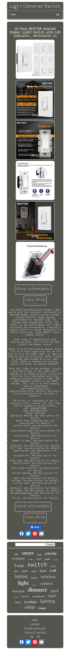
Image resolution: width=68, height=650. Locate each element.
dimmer (37, 589)
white (30, 607)
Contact (35, 624)
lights (24, 571)
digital (34, 577)
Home (35, 620)
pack (55, 590)
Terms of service (35, 632)
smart (28, 553)
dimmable (18, 591)
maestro (25, 596)
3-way (19, 565)
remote (34, 585)
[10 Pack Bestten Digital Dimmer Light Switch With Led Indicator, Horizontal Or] (35, 59)
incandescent (38, 596)
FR (38, 636)
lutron (21, 576)
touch (33, 571)
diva (16, 571)
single (52, 596)
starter (30, 559)
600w (53, 566)
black (43, 571)
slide (39, 559)
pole (47, 559)
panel (16, 597)
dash (39, 555)
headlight (30, 602)
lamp (42, 608)
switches (18, 558)
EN (32, 636)
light (23, 583)
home (18, 602)
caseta (51, 553)
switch (37, 564)
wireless (48, 576)
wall (53, 570)
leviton (56, 560)
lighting (47, 601)
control (46, 583)
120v (16, 554)
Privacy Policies (35, 628)
